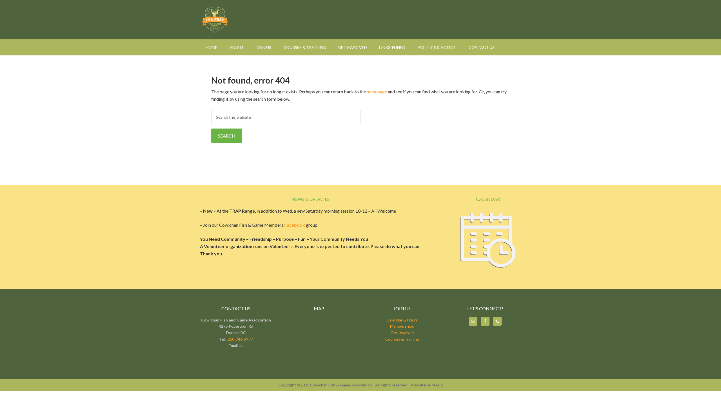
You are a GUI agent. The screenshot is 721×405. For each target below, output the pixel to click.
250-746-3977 (240, 339)
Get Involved (402, 332)
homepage (377, 91)
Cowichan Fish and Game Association (360, 20)
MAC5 (437, 384)
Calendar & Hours (402, 320)
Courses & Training (402, 339)
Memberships (402, 326)
